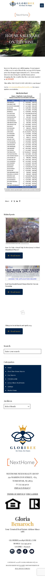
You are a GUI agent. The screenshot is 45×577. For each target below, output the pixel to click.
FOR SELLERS (12, 379)
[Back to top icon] (40, 572)
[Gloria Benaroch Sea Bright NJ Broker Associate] (22, 3)
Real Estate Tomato (22, 568)
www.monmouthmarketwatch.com (20, 87)
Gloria (22, 521)
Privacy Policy (22, 488)
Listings (10, 387)
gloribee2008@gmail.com (22, 540)
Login (22, 565)
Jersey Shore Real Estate (16, 383)
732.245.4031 (26, 543)
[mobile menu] (42, 5)
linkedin (18, 551)
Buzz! (9, 367)
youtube (31, 551)
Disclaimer (32, 494)
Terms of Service (16, 494)
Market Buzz (12, 390)
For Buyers (12, 375)
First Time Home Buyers (16, 371)
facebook (25, 551)
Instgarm (12, 551)
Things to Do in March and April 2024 (18, 325)
